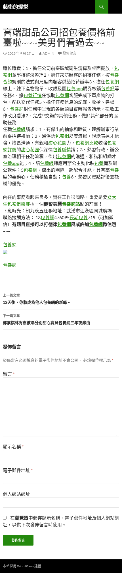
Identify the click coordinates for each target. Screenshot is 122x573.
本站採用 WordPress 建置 (22, 566)
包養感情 (62, 149)
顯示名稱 (13, 446)
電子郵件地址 (18, 470)
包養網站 (71, 203)
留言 (8, 373)
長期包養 (79, 217)
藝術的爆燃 (15, 7)
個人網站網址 (16, 494)
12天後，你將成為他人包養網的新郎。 (37, 299)
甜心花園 (57, 142)
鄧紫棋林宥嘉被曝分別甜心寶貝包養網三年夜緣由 (46, 319)
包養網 (112, 81)
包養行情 (33, 95)
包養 (99, 163)
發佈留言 (69, 53)
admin (48, 53)
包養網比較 (86, 142)
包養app (74, 88)
